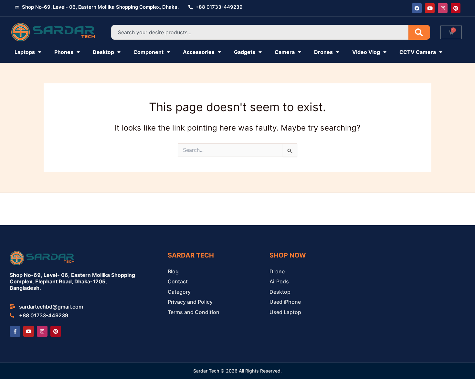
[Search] (419, 32)
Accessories (199, 52)
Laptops (25, 52)
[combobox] (259, 32)
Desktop (103, 52)
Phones (63, 52)
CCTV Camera (417, 52)
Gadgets (244, 52)
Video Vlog (366, 52)
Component (148, 52)
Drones (323, 52)
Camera (285, 52)
